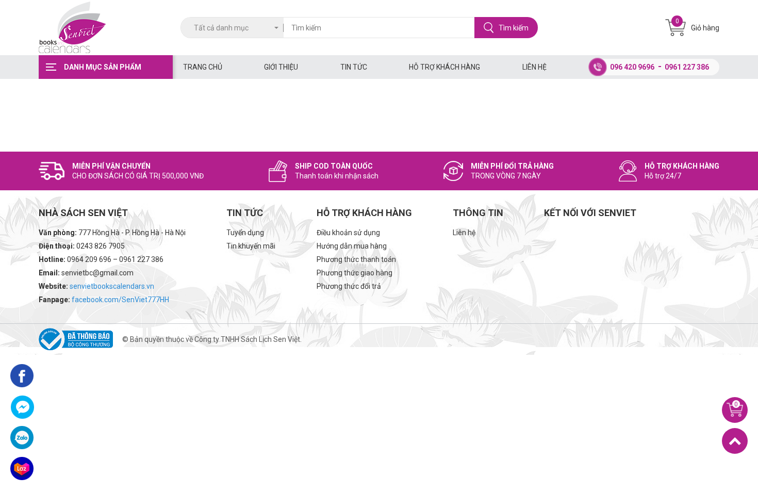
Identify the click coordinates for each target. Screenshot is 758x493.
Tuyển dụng (245, 232)
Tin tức (353, 67)
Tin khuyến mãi (250, 246)
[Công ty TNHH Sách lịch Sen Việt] (106, 27)
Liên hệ (534, 67)
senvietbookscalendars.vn (112, 286)
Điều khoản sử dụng (348, 232)
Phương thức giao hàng (354, 273)
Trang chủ (202, 67)
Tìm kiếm (514, 28)
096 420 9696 (632, 67)
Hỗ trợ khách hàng (444, 67)
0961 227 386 (687, 67)
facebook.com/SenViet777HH (120, 299)
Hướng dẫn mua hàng (352, 246)
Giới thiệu (281, 67)
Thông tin (478, 212)
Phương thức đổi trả (349, 286)
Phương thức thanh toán (356, 259)
